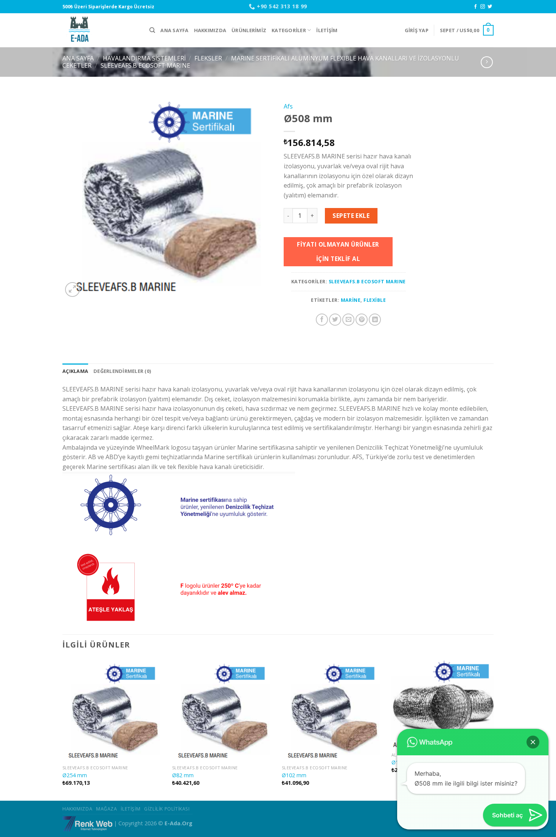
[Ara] (152, 30)
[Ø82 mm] (223, 710)
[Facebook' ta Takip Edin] (475, 6)
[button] (532, 742)
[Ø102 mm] (333, 710)
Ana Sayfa (174, 30)
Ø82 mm (183, 775)
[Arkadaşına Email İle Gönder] (348, 320)
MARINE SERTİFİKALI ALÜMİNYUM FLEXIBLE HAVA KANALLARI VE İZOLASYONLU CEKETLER (260, 62)
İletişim (326, 30)
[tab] (75, 371)
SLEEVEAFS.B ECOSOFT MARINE (145, 65)
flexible (374, 300)
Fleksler (208, 58)
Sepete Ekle (351, 215)
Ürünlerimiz (248, 30)
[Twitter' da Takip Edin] (490, 6)
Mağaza (106, 809)
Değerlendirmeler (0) (122, 371)
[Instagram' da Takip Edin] (482, 6)
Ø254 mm (74, 775)
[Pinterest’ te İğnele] (362, 320)
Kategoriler (289, 30)
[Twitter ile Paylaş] (335, 320)
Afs (288, 106)
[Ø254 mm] (113, 710)
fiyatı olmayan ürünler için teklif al (338, 251)
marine (351, 300)
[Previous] (62, 729)
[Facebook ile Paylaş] (322, 320)
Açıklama (75, 371)
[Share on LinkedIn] (375, 320)
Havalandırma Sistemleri (144, 58)
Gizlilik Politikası (167, 809)
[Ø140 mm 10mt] (442, 703)
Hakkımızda (210, 30)
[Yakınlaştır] (72, 289)
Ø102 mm (294, 775)
